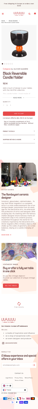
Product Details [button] (9, 131)
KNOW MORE (6, 235)
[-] (3, 105)
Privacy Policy (19, 378)
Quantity (6, 102)
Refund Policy (29, 378)
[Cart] (35, 13)
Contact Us (19, 373)
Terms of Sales (19, 380)
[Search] (29, 13)
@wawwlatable (11, 343)
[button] (2, 63)
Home (3, 20)
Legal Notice (9, 378)
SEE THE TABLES (11, 285)
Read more (17, 98)
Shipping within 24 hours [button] (12, 139)
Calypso (7, 69)
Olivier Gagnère (13, 20)
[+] (10, 105)
